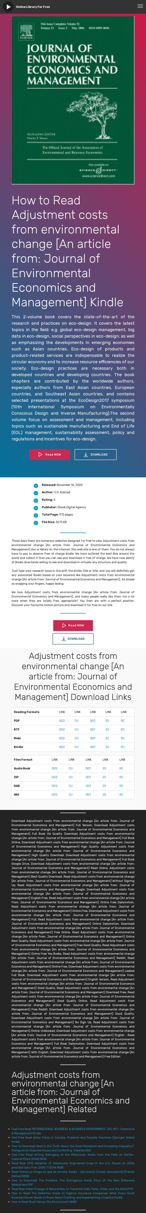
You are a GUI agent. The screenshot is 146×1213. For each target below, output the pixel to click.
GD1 (92, 720)
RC (123, 720)
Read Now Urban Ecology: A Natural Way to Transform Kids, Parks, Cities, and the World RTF (73, 1189)
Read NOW (53, 454)
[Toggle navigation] (140, 5)
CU (77, 720)
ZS (107, 720)
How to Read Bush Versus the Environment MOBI (44, 1202)
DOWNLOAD (99, 454)
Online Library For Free (33, 7)
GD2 (62, 720)
